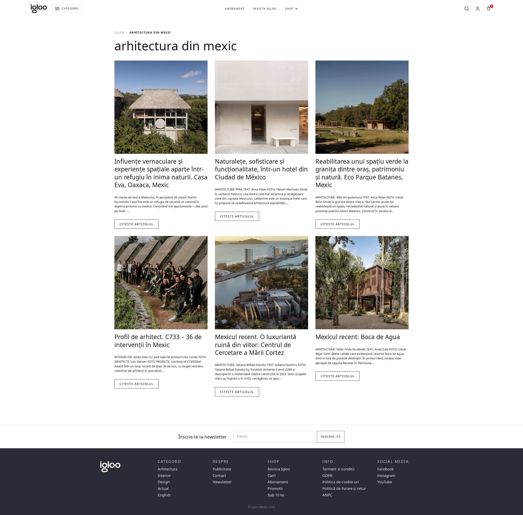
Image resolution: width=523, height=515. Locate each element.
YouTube (384, 482)
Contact (219, 475)
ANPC (327, 495)
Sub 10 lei (276, 495)
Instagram (386, 475)
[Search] (466, 8)
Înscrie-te (331, 436)
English (164, 495)
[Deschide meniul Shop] (296, 9)
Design (164, 482)
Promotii (275, 488)
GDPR (327, 475)
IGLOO (119, 32)
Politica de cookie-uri (340, 482)
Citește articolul (136, 224)
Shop (289, 8)
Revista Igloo (265, 8)
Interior (164, 475)
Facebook (385, 469)
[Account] (477, 8)
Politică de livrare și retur (344, 488)
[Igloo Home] (39, 8)
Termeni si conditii (338, 469)
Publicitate (222, 469)
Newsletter (222, 482)
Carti (272, 475)
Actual (163, 488)
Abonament (235, 8)
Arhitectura (167, 469)
